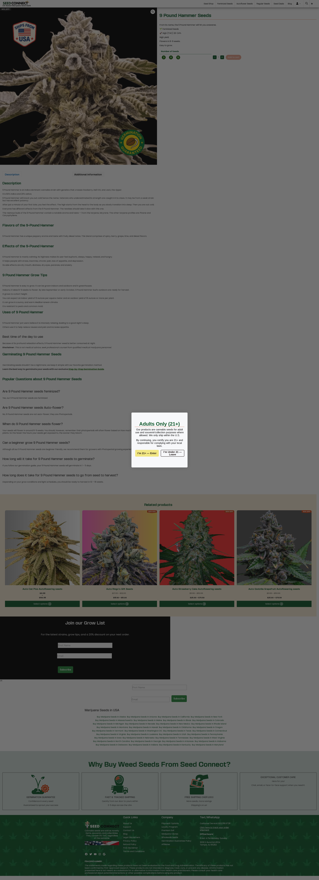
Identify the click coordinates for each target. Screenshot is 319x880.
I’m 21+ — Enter (147, 453)
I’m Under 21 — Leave (172, 453)
